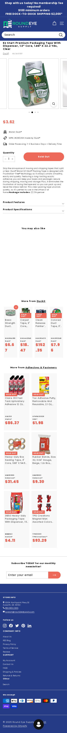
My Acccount (9, 660)
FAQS (5, 668)
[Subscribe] (54, 575)
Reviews (6, 652)
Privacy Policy (9, 644)
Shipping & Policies (12, 672)
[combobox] (33, 35)
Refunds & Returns (11, 675)
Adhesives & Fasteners (41, 367)
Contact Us (8, 664)
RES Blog (7, 640)
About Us (7, 636)
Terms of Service (10, 648)
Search (6, 684)
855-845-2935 (11, 608)
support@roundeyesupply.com (20, 612)
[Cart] (54, 23)
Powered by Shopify (15, 725)
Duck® (6, 53)
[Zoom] (53, 104)
